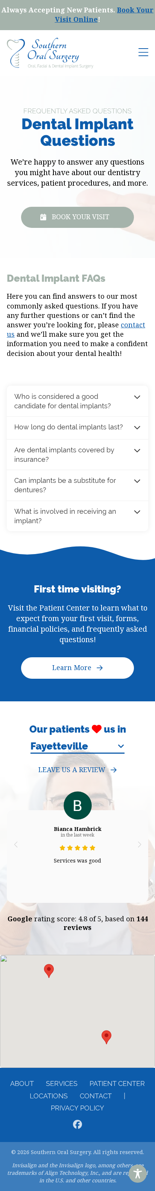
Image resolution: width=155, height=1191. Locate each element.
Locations (49, 1096)
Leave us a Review (71, 770)
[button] (16, 844)
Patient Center (117, 1083)
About (22, 1083)
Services (62, 1083)
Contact (96, 1096)
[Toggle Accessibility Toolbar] (137, 1173)
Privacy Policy (77, 1108)
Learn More (71, 668)
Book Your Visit (80, 217)
